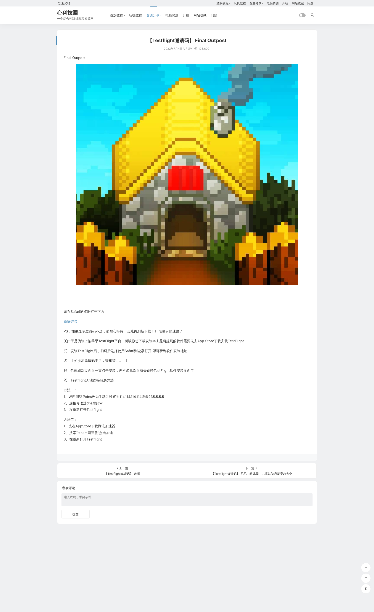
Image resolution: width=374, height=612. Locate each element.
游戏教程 (222, 3)
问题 (310, 3)
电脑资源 (273, 3)
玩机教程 (240, 3)
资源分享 (255, 3)
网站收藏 (298, 3)
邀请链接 (70, 321)
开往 (285, 3)
